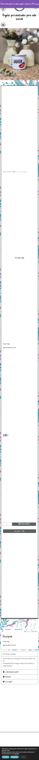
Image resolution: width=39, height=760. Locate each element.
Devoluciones (8, 677)
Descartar (37, 4)
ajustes (17, 753)
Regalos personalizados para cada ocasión (19, 17)
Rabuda (14, 172)
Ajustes (23, 757)
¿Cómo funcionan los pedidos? (12, 672)
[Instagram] (3, 9)
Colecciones (9, 172)
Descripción (8, 629)
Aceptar (6, 757)
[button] (3, 25)
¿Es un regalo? (8, 682)
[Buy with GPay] (19, 531)
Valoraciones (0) (18, 629)
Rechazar (14, 757)
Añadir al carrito (24, 524)
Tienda (4, 172)
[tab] (8, 629)
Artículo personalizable (10, 654)
